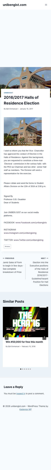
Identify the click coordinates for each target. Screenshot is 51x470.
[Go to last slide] (7, 337)
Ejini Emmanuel (12, 109)
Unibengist (8, 93)
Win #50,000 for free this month (24, 341)
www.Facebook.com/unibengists (31, 222)
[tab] (20, 369)
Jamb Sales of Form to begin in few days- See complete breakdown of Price (13, 265)
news (7, 246)
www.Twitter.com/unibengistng (28, 240)
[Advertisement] (25, 36)
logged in (20, 393)
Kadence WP (25, 409)
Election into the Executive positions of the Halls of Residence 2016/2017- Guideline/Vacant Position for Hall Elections (39, 271)
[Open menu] (46, 5)
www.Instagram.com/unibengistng (20, 233)
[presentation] (25, 322)
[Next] (44, 337)
